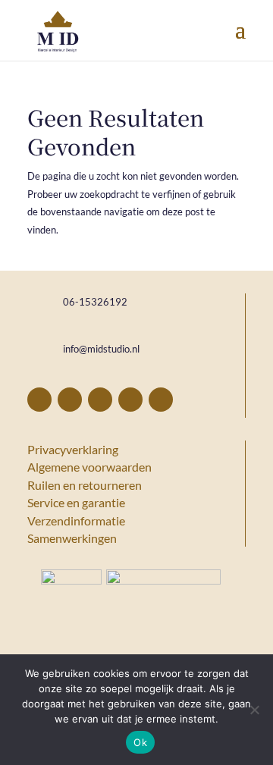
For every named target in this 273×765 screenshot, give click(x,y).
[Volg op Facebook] (39, 399)
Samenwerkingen (72, 538)
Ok (140, 742)
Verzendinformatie (76, 520)
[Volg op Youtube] (161, 399)
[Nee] (254, 709)
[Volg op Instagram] (100, 399)
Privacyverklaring (72, 449)
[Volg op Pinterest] (70, 399)
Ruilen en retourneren (84, 485)
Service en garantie (76, 502)
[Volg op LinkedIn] (130, 399)
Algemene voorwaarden (89, 466)
